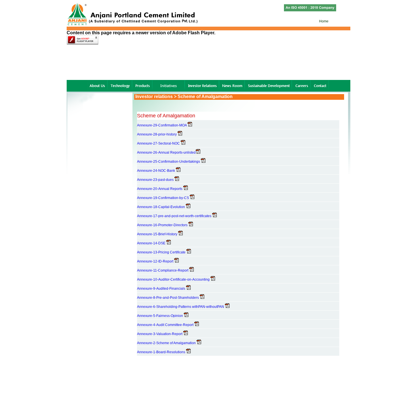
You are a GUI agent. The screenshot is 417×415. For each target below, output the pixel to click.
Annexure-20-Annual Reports (160, 189)
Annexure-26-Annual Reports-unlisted (166, 152)
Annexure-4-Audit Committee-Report (165, 325)
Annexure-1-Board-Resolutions (161, 352)
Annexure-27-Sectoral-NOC (159, 143)
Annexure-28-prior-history (157, 134)
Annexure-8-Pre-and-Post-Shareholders (168, 298)
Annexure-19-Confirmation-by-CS (163, 198)
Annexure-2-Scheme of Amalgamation (167, 343)
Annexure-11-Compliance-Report (163, 270)
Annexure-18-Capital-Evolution (161, 207)
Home (323, 21)
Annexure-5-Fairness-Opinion (160, 316)
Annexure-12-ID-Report (155, 261)
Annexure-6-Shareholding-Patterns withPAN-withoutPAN (181, 307)
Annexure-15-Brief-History (157, 234)
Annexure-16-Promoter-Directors (162, 225)
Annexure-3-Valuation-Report (160, 334)
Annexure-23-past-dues (155, 180)
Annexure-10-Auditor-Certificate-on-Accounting (173, 279)
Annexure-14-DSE (151, 243)
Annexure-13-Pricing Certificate (161, 252)
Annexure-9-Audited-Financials (161, 289)
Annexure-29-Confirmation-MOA (162, 125)
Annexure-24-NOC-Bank (156, 171)
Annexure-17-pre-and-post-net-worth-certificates (174, 216)
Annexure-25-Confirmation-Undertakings (169, 162)
